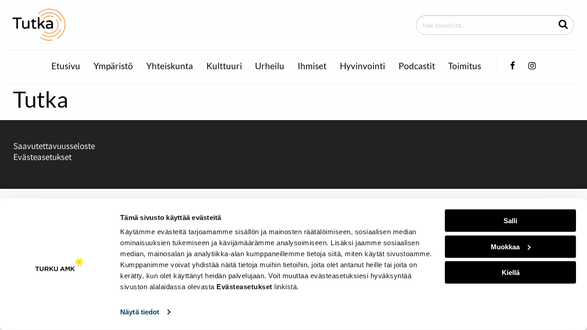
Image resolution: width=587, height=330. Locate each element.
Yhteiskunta (169, 66)
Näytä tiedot (139, 312)
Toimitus (464, 66)
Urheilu (269, 66)
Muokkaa (505, 246)
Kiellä (511, 272)
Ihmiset (312, 66)
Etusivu (65, 66)
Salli (510, 221)
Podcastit (417, 66)
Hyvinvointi (362, 66)
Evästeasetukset (42, 156)
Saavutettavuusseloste (54, 145)
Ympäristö (113, 66)
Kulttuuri (224, 66)
